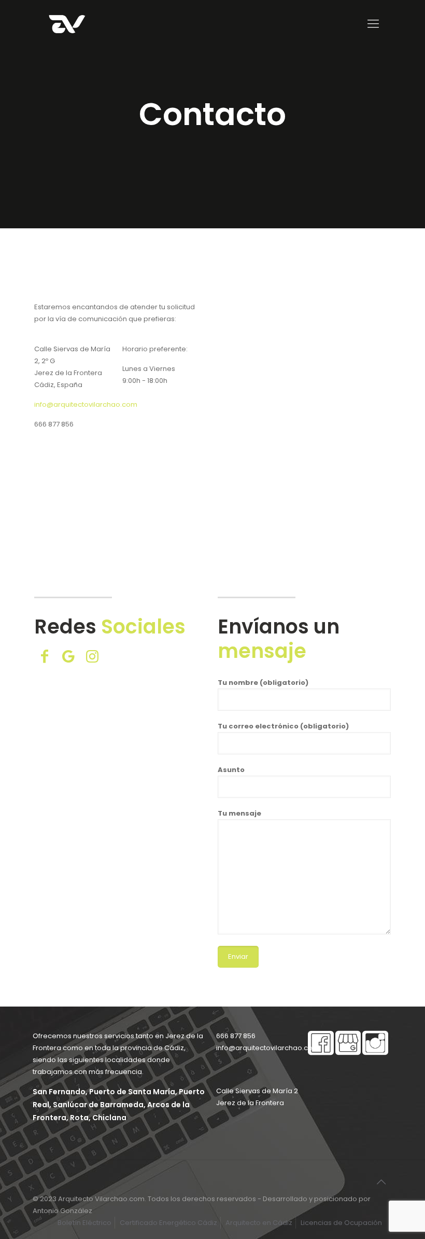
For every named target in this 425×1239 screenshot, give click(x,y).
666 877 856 (54, 424)
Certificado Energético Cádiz (168, 1223)
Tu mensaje (239, 813)
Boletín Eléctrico (84, 1223)
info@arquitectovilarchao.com (85, 404)
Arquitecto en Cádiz (258, 1223)
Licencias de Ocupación (341, 1223)
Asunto (231, 770)
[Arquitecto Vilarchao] (67, 24)
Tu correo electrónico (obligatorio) (283, 726)
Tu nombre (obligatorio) (263, 682)
